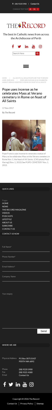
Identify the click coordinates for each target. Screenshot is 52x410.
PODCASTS (7, 216)
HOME (5, 203)
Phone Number (8, 257)
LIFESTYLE (7, 219)
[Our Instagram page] (39, 47)
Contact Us (24, 375)
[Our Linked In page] (26, 47)
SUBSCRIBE (7, 226)
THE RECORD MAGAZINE (14, 210)
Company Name (9, 276)
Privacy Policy (26, 404)
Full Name (6, 247)
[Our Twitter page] (19, 47)
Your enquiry (7, 294)
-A (30, 9)
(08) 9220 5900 (19, 4)
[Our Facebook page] (13, 47)
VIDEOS (6, 213)
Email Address (8, 267)
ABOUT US (7, 223)
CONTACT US (8, 229)
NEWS (5, 207)
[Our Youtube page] (33, 47)
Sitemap (40, 404)
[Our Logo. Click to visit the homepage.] (26, 25)
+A (34, 9)
